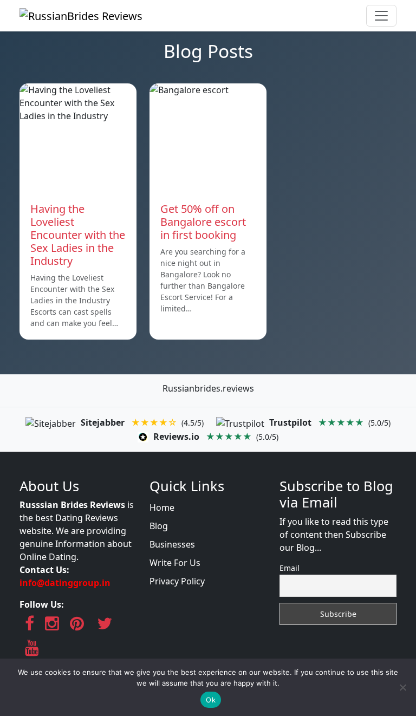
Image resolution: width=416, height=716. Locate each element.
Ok (211, 699)
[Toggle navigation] (381, 16)
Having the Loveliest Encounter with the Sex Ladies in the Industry (77, 234)
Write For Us (175, 563)
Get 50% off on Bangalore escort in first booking (203, 221)
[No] (402, 687)
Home (162, 507)
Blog (159, 526)
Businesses (172, 544)
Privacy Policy (177, 581)
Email (290, 568)
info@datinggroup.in (65, 583)
